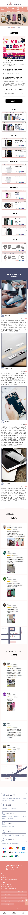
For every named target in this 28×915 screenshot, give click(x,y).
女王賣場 (20, 901)
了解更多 (22, 318)
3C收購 (20, 897)
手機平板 (3, 11)
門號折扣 (8, 11)
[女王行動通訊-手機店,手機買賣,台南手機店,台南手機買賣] (14, 3)
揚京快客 (12, 908)
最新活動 (23, 11)
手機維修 (7, 897)
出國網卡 (13, 11)
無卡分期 (7, 901)
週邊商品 (18, 11)
